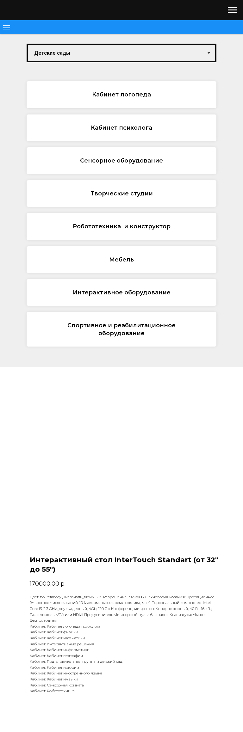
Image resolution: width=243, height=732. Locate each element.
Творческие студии (121, 193)
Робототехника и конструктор (122, 226)
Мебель (121, 259)
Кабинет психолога (121, 127)
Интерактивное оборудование (122, 292)
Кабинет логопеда (121, 94)
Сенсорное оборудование (121, 160)
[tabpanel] (121, 217)
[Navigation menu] (232, 10)
